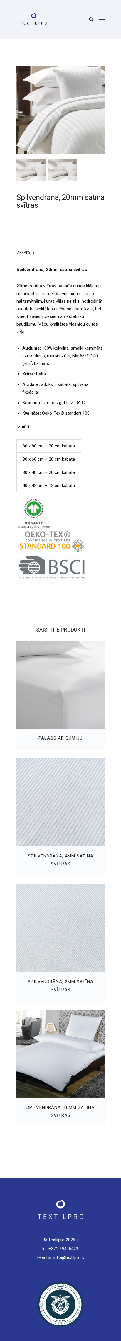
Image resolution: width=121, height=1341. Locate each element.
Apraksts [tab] (25, 253)
